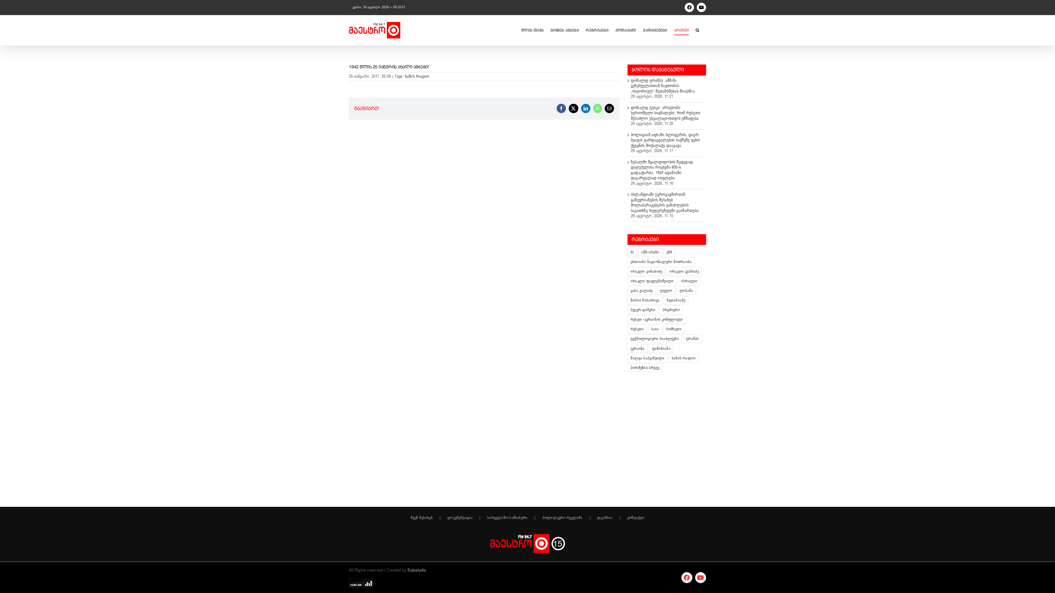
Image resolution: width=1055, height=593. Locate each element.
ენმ (669, 252)
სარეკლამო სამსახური (507, 517)
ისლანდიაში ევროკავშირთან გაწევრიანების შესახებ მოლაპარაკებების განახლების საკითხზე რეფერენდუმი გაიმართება (665, 202)
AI (632, 252)
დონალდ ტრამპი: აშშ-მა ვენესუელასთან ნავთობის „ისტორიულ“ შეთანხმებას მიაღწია (663, 86)
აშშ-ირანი (650, 252)
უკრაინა (638, 348)
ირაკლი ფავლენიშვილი (652, 281)
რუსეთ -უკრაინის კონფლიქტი (657, 319)
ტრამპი (692, 338)
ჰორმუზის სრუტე (645, 367)
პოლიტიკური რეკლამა (562, 517)
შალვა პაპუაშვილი (648, 358)
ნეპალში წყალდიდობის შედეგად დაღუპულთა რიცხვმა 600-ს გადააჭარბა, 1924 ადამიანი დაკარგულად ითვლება (662, 170)
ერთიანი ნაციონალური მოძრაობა (661, 261)
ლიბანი (686, 290)
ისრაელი (689, 281)
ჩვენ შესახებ (422, 517)
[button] (697, 30)
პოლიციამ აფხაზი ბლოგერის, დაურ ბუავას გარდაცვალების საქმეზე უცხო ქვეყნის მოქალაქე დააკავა (665, 140)
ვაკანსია (605, 517)
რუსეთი (637, 329)
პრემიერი (671, 309)
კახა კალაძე (642, 290)
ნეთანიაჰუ (676, 300)
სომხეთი (674, 329)
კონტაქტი (635, 517)
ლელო (666, 290)
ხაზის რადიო (417, 76)
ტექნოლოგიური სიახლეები (655, 338)
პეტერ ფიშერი (643, 309)
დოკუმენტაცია (460, 517)
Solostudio (416, 570)
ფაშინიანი (661, 348)
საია (655, 329)
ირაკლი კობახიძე (646, 271)
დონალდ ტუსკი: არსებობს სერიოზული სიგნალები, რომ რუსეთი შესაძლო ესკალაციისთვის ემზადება (665, 113)
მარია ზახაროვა (645, 300)
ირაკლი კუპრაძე (684, 271)
